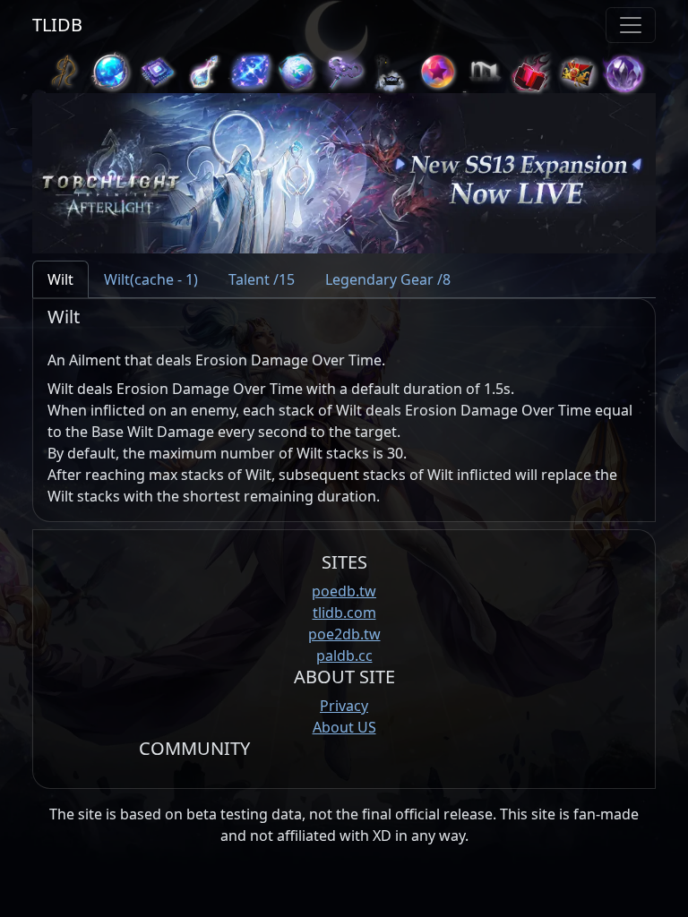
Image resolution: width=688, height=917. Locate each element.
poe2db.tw (344, 634)
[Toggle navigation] (631, 25)
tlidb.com (344, 612)
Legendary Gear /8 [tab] (388, 279)
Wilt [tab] (60, 279)
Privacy (344, 706)
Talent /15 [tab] (261, 279)
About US (344, 727)
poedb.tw (344, 591)
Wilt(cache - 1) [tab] (151, 279)
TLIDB (57, 25)
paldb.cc (344, 655)
